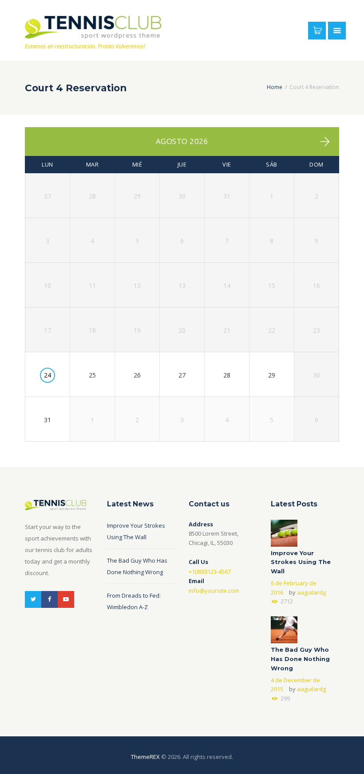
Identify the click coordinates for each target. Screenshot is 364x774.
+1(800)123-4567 (210, 572)
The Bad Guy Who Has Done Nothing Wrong (300, 659)
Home (274, 87)
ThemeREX (145, 757)
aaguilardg (311, 592)
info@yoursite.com (214, 591)
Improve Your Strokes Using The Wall (301, 562)
